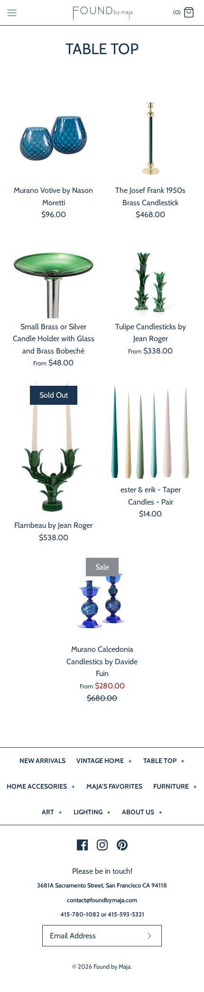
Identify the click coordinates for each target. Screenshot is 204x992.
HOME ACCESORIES (40, 786)
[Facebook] (82, 844)
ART (52, 812)
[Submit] (149, 935)
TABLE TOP (163, 760)
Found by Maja (111, 966)
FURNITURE (174, 786)
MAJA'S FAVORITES (114, 786)
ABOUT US (142, 812)
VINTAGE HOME (103, 760)
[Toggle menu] (12, 12)
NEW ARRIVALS (42, 760)
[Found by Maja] (102, 12)
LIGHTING (92, 812)
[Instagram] (102, 844)
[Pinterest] (122, 844)
